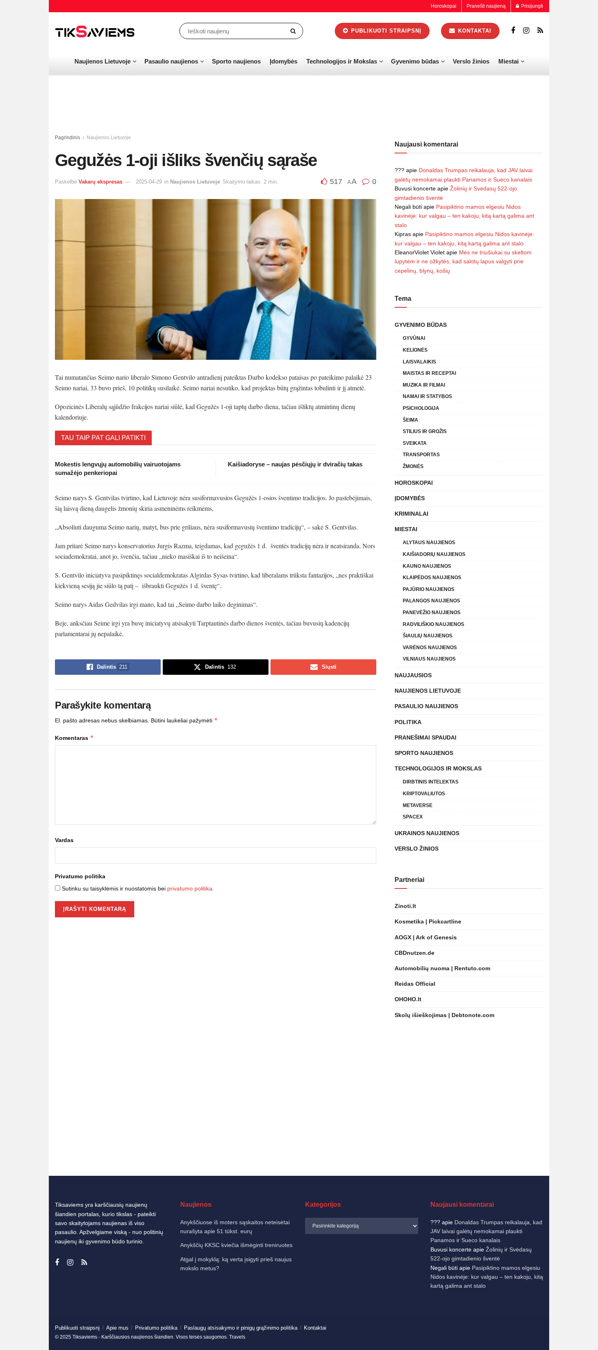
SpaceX (413, 817)
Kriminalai (411, 513)
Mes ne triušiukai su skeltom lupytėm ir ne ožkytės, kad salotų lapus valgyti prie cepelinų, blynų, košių (463, 261)
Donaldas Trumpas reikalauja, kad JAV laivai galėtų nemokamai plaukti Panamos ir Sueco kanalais (486, 1231)
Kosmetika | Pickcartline (428, 921)
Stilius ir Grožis (425, 431)
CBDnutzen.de (414, 953)
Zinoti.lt (405, 906)
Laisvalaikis (419, 362)
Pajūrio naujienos (428, 589)
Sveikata (415, 443)
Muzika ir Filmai (424, 385)
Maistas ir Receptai (429, 373)
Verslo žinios (471, 61)
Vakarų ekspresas (100, 182)
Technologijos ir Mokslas (341, 61)
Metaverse (417, 805)
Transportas (421, 454)
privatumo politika (189, 888)
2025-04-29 (149, 182)
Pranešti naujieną (486, 6)
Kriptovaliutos (424, 793)
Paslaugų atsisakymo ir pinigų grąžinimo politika (240, 1328)
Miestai (508, 61)
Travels (237, 1337)
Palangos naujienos (431, 601)
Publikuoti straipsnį (385, 31)
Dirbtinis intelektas (430, 782)
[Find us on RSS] (540, 30)
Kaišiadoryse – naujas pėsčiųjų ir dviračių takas (295, 464)
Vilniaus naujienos (429, 659)
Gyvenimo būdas (415, 61)
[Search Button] (294, 31)
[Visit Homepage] (95, 31)
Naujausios (413, 675)
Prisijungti (531, 6)
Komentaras (74, 738)
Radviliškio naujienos (433, 624)
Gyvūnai (414, 338)
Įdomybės (283, 61)
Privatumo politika (80, 876)
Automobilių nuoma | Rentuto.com (442, 968)
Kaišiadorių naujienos (434, 554)
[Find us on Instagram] (526, 30)
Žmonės (413, 466)
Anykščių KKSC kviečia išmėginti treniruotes (236, 1245)
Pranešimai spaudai (425, 737)
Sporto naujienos (236, 61)
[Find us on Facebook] (513, 30)
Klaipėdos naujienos (432, 577)
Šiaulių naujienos (427, 636)
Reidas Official (415, 983)
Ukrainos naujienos (427, 833)
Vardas (64, 840)
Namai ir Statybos (427, 396)
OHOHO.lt (408, 999)
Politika (408, 722)
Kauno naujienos (427, 566)
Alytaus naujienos (429, 542)
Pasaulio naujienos (171, 61)
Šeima (410, 420)
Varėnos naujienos (430, 647)
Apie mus (117, 1328)
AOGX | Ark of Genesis (426, 937)
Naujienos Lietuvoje (102, 61)
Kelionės (415, 350)
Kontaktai (473, 31)
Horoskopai (443, 6)
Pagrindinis (67, 137)
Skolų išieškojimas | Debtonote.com (444, 1015)
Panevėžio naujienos (432, 612)
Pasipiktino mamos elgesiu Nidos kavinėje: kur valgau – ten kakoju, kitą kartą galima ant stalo (464, 215)
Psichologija (421, 408)
